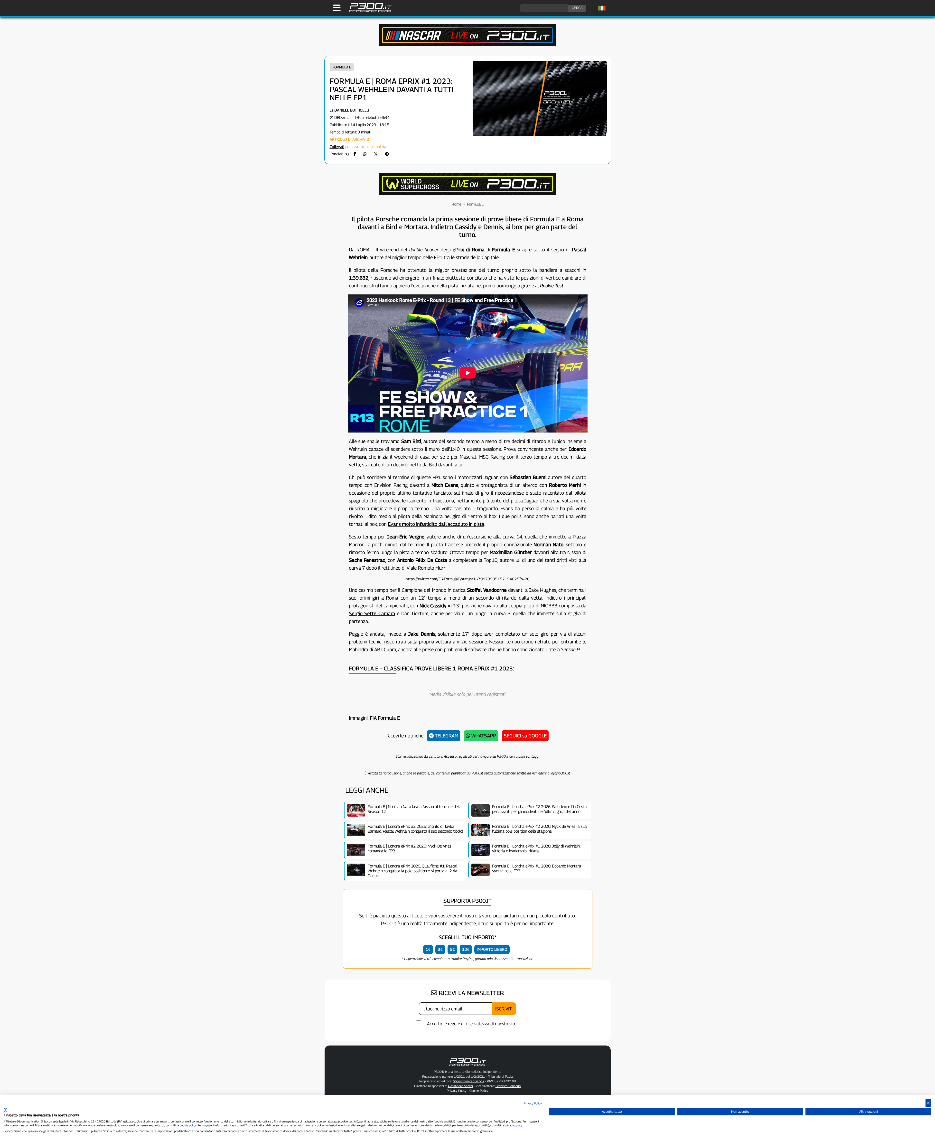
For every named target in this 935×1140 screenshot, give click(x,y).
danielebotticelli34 (374, 117)
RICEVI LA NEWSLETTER (470, 993)
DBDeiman (343, 117)
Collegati (337, 146)
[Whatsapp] (364, 154)
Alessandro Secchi (460, 1086)
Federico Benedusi (508, 1086)
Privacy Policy (533, 1103)
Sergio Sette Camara (372, 613)
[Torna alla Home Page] (368, 11)
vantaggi (532, 756)
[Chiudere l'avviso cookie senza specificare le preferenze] (928, 1103)
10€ (465, 949)
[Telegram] (387, 154)
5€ (452, 949)
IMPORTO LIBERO (492, 949)
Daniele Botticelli (351, 110)
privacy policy (513, 1125)
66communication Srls (468, 1081)
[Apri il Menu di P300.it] (337, 8)
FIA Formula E (385, 718)
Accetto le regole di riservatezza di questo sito (471, 1023)
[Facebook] (355, 154)
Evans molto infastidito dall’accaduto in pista (436, 524)
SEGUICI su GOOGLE (525, 736)
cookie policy (188, 1125)
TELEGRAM (446, 736)
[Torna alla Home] (467, 1067)
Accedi (449, 756)
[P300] (467, 193)
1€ (428, 949)
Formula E (342, 67)
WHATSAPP (483, 736)
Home (456, 204)
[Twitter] (375, 154)
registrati (465, 756)
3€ (440, 949)
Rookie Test (551, 286)
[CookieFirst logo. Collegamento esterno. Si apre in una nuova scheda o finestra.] (5, 1110)
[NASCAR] (467, 45)
